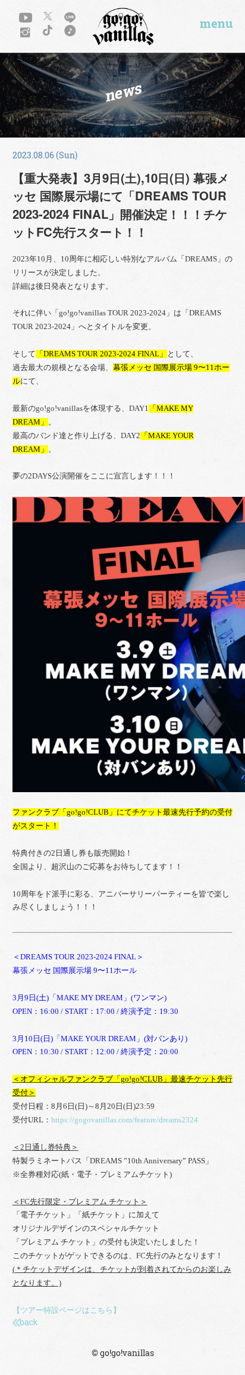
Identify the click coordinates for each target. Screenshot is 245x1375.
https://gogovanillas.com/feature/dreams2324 (124, 1120)
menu (216, 24)
